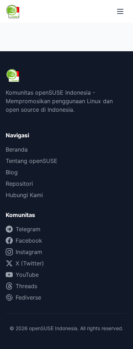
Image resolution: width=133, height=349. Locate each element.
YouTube (27, 274)
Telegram (28, 229)
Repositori (19, 183)
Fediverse (28, 297)
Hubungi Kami (24, 195)
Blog (12, 172)
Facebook (29, 240)
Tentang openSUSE (31, 160)
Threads (26, 286)
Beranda (17, 149)
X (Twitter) (30, 263)
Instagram (29, 251)
